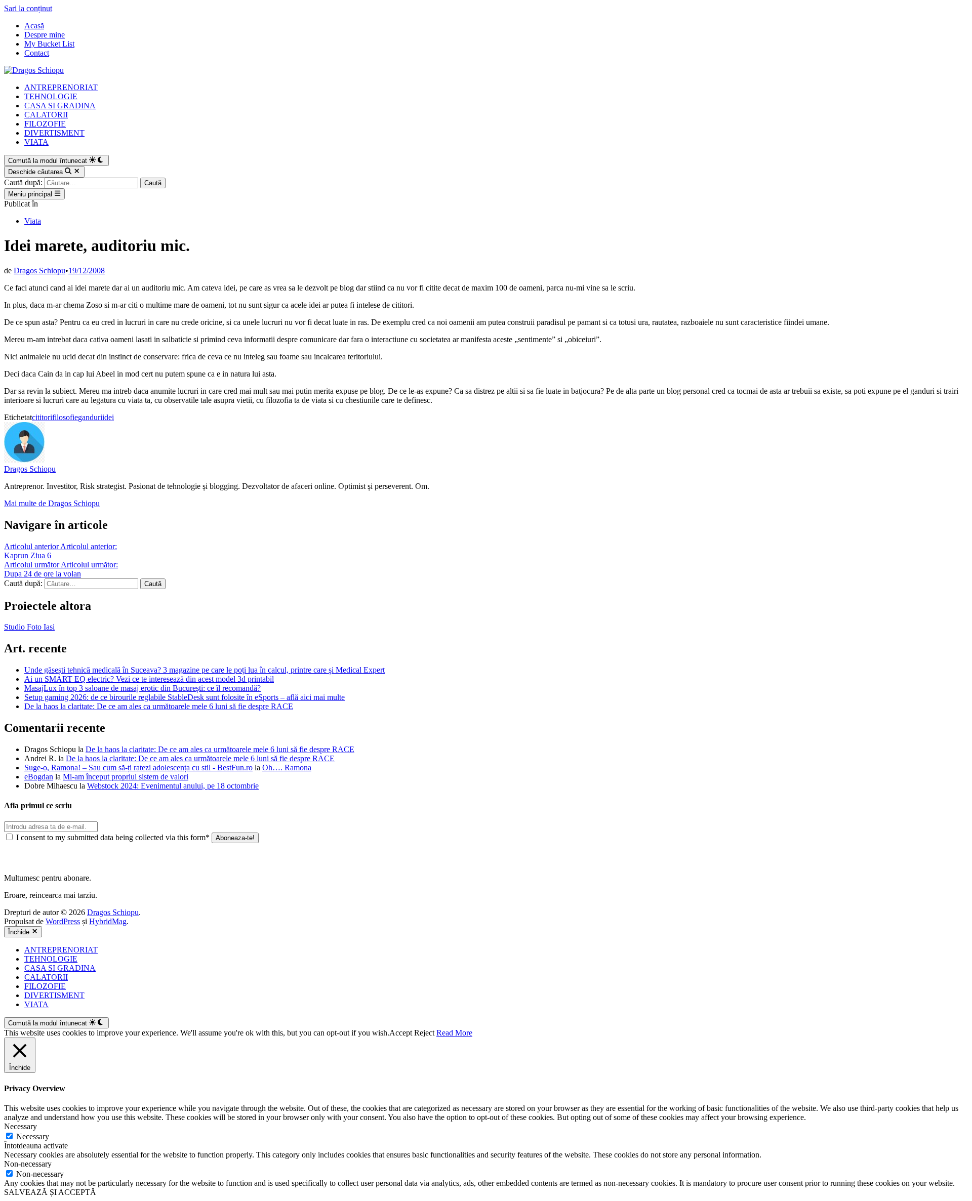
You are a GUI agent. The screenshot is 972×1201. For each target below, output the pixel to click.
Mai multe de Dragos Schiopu (52, 503)
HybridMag (108, 921)
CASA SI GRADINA (60, 105)
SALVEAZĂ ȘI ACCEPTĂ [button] (50, 1192)
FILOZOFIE (45, 123)
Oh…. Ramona (286, 767)
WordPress (63, 921)
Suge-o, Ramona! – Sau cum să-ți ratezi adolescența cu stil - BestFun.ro (138, 767)
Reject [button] (424, 1032)
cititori (42, 417)
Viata (32, 221)
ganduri (90, 417)
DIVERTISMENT (54, 133)
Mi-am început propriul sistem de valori (125, 776)
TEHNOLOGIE (50, 96)
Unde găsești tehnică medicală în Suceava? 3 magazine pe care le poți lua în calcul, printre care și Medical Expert (204, 670)
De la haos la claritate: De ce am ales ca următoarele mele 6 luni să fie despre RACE (158, 706)
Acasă (34, 25)
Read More (454, 1032)
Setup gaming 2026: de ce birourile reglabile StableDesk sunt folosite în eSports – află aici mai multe (184, 697)
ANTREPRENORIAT (61, 87)
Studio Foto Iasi (29, 627)
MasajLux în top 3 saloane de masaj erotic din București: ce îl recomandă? (142, 688)
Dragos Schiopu (39, 270)
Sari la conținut (28, 8)
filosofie (65, 417)
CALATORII (46, 114)
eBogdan (38, 776)
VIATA (36, 142)
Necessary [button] (20, 1126)
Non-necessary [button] (28, 1163)
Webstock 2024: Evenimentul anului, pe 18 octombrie (173, 785)
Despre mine (44, 34)
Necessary (32, 1136)
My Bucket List (49, 43)
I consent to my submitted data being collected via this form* (113, 837)
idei (108, 417)
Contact (36, 53)
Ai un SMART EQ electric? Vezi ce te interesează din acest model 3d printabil (149, 679)
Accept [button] (400, 1032)
